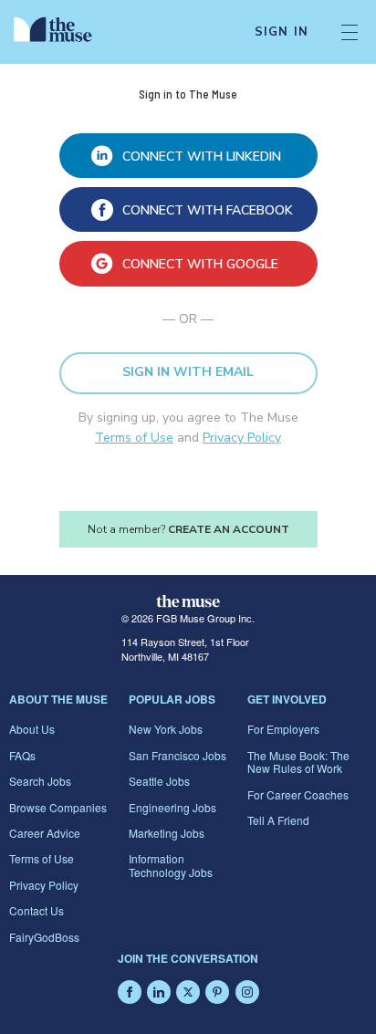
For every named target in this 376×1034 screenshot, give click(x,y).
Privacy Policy (242, 437)
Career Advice (44, 833)
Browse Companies (58, 807)
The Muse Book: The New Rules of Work (298, 761)
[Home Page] (63, 31)
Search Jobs (40, 781)
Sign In (281, 32)
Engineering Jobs (172, 807)
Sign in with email (188, 372)
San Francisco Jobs (177, 755)
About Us (32, 728)
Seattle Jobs (159, 781)
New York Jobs (166, 728)
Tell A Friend (278, 820)
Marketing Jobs (166, 833)
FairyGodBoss (44, 937)
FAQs (22, 755)
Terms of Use (134, 437)
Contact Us (36, 910)
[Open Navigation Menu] (349, 32)
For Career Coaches (298, 794)
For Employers (283, 728)
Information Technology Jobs (171, 865)
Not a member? (188, 529)
